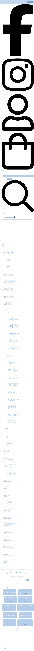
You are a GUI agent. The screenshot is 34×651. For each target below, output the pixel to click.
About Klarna (17, 638)
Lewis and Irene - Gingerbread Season (13, 368)
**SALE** (4, 246)
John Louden (8, 354)
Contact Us (3, 567)
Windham (8, 427)
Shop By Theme (7, 428)
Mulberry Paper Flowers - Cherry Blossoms (10, 275)
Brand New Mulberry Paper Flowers (9, 253)
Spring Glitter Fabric (7, 542)
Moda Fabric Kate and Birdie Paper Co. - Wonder (14, 399)
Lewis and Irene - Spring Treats (12, 385)
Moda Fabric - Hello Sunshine (11, 392)
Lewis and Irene (8, 361)
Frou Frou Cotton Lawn (11, 460)
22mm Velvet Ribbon (10, 508)
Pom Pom (6, 496)
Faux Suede (8, 487)
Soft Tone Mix (8, 267)
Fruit (7, 435)
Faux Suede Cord (7, 486)
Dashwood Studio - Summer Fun (14, 334)
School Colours (5, 561)
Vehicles (8, 446)
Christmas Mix (8, 260)
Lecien (7, 357)
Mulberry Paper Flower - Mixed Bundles (10, 258)
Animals (8, 429)
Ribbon (6, 497)
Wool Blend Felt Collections (8, 297)
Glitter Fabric (5, 466)
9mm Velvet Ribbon (10, 509)
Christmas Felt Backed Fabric (8, 302)
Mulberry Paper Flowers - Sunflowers (9, 290)
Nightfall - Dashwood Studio (13, 341)
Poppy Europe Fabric (9, 402)
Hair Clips (6, 488)
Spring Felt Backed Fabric (8, 540)
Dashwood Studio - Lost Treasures (14, 326)
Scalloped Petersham (9, 504)
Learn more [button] (3, 2)
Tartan (7, 445)
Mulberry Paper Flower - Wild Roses (9, 273)
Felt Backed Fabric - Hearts (8, 524)
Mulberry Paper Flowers (5, 563)
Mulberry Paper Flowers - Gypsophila (9, 282)
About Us (3, 244)
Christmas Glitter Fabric (8, 303)
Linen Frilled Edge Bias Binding (10, 475)
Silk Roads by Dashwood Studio (14, 346)
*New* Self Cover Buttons (8, 468)
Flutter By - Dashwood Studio (13, 339)
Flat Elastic (8, 483)
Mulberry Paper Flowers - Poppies (9, 289)
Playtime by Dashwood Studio (13, 343)
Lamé (7, 503)
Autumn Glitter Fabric (7, 556)
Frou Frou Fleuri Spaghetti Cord (12, 464)
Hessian (6, 465)
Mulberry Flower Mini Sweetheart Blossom (10, 276)
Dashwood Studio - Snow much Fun (14, 332)
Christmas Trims (7, 305)
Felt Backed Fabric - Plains (8, 517)
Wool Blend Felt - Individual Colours (9, 296)
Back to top (17, 630)
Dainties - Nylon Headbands (8, 532)
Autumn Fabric (6, 554)
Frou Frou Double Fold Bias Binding (12, 461)
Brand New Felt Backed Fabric (8, 251)
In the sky (8, 438)
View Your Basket (13, 576)
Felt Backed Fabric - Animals (8, 516)
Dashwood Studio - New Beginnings (14, 328)
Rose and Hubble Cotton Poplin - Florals (13, 413)
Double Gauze (6, 452)
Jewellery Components (9, 489)
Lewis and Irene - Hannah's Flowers (12, 369)
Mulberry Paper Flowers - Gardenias (9, 283)
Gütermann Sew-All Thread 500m (9, 549)
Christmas (4, 298)
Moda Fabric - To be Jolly (11, 398)
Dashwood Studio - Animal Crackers (14, 320)
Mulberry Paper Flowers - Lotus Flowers (10, 287)
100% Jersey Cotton (7, 449)
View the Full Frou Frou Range (10, 459)
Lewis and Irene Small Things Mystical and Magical (14, 387)
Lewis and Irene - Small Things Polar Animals (13, 383)
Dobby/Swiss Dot (7, 450)
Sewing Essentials (7, 512)
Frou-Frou (8, 349)
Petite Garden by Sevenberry (12, 422)
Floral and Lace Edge (9, 502)
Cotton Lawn (6, 458)
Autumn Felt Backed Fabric (8, 555)
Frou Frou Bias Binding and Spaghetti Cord (12, 473)
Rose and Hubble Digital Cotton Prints (13, 416)
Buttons (6, 480)
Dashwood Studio (9, 313)
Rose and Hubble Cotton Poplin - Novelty (13, 414)
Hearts (7, 437)
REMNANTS (4, 562)
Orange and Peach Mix (9, 262)
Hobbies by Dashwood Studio (13, 340)
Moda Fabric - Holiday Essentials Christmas (13, 393)
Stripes (7, 444)
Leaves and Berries (7, 291)
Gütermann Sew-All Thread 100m (9, 547)
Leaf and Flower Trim (7, 495)
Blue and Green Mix (9, 259)
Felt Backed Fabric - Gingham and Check (10, 523)
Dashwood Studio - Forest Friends (14, 324)
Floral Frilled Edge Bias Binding (10, 472)
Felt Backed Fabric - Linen (8, 525)
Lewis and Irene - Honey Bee (11, 371)
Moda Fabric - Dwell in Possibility (12, 390)
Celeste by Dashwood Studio (13, 318)
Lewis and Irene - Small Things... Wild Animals (13, 384)
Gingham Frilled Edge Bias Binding (11, 474)
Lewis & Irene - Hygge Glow (11, 362)
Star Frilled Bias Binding (9, 479)
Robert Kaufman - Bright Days (12, 406)
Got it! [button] (30, 1)
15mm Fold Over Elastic (9, 482)
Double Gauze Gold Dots (11, 356)
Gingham (8, 436)
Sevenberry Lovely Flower (11, 423)
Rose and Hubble (9, 409)
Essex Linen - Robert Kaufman (12, 405)
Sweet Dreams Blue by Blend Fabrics (12, 312)
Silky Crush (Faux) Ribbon (10, 505)
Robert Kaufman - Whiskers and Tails (12, 407)
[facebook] (18, 55)
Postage (3, 564)
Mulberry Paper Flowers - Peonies (9, 288)
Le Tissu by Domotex (9, 355)
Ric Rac (6, 510)
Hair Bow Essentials (5, 530)
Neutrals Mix (8, 261)
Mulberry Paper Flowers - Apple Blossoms (10, 280)
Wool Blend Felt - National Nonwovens (8, 295)
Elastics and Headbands (8, 481)
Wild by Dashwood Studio (13, 347)
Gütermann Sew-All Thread (6, 546)
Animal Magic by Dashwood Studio (14, 317)
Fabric (4, 306)
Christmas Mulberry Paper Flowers (9, 304)
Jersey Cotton (5, 560)
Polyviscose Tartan (7, 451)
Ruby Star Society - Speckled (12, 420)
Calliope (9, 311)
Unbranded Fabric (9, 424)
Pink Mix (8, 265)
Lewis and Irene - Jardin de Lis (12, 372)
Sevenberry (8, 421)
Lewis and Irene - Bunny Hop (11, 364)
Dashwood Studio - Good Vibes (14, 325)
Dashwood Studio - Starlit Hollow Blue (14, 333)
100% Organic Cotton (7, 457)
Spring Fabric (6, 539)
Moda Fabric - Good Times (11, 391)
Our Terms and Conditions (17, 636)
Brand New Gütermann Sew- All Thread (9, 252)
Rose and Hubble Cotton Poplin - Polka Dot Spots (14, 415)
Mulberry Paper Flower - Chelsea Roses (10, 269)
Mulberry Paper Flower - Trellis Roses (9, 274)
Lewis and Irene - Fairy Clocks (12, 365)
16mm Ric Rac (8, 511)
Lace (5, 490)
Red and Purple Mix (9, 266)
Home (2, 243)
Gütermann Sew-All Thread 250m (9, 548)
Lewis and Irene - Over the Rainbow (12, 378)
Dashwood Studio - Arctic (13, 321)
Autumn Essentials (7, 553)
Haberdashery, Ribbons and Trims (7, 467)
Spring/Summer (5, 538)
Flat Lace (8, 494)
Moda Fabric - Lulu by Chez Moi (12, 394)
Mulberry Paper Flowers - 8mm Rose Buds (10, 284)
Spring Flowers (7, 541)
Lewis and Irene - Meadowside (12, 376)
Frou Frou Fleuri (10, 350)
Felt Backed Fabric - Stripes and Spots (9, 527)
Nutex (7, 401)
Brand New (4, 247)
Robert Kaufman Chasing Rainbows (12, 408)
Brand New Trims (7, 254)
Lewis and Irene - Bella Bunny (11, 363)
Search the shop (17, 628)
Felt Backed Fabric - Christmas (8, 519)
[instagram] (18, 92)
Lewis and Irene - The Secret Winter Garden (13, 386)
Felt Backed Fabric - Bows (8, 518)
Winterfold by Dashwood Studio (14, 348)
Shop (2, 245)
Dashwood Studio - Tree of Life (14, 335)
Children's (8, 430)
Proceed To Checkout (20, 576)
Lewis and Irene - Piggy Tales (11, 379)
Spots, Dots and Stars (9, 443)
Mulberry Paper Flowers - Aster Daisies (10, 281)
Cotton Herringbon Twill (9, 501)
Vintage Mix (8, 268)
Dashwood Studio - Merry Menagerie (14, 327)
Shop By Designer (7, 309)
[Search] (14, 217)
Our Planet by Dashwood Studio (14, 342)
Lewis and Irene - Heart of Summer (12, 370)
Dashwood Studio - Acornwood (14, 319)
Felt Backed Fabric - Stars (8, 526)
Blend (7, 310)
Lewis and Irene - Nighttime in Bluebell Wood (13, 377)
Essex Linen (6, 453)
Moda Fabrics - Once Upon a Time (12, 400)
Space (7, 442)
